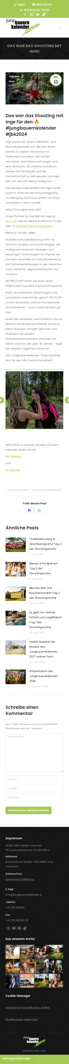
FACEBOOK (13, 470)
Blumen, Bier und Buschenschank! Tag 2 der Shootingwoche (44, 593)
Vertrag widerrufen (17, 1058)
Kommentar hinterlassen (47, 490)
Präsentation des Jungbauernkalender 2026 (43, 676)
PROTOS (11, 221)
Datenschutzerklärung (20, 879)
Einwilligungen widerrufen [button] (22, 1019)
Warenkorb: (36, 10)
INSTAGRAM (13, 456)
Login (21, 4)
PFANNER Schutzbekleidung (34, 226)
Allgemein (14, 76)
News (12, 81)
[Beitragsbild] (16, 544)
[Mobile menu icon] (60, 28)
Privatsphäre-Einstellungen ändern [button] (28, 1007)
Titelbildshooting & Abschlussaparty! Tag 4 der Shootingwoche (45, 544)
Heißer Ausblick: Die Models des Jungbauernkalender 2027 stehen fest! (43, 649)
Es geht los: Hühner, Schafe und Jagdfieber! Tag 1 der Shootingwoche (45, 619)
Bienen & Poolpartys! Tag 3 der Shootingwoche (43, 568)
